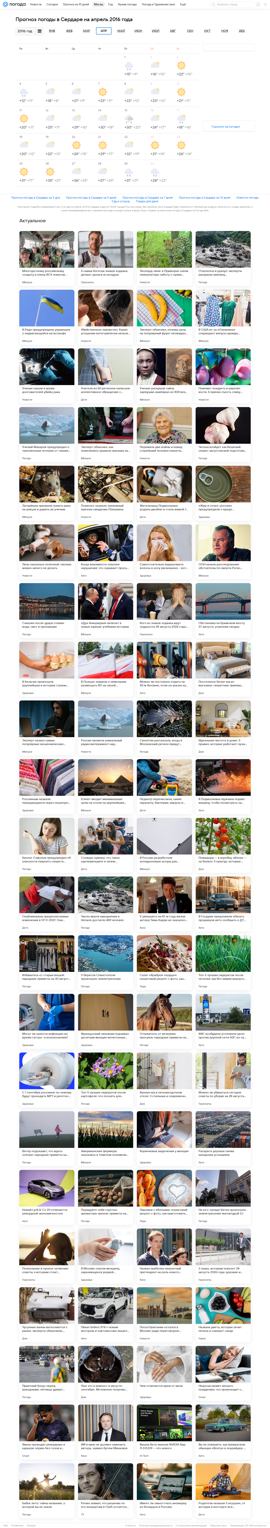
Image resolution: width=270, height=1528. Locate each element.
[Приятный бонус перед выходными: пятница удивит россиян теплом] (46, 1373)
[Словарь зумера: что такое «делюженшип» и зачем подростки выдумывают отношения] (105, 845)
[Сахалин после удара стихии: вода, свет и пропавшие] (46, 610)
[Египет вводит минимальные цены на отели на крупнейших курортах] (105, 786)
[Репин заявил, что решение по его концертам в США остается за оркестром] (105, 1490)
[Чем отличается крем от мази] (164, 1373)
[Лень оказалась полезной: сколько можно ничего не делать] (46, 551)
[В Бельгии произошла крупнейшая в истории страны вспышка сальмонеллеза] (46, 669)
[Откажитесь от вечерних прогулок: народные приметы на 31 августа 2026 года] (164, 1021)
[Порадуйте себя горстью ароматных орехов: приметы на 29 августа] (105, 1197)
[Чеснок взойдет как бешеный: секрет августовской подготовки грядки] (223, 434)
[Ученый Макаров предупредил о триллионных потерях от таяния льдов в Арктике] (46, 434)
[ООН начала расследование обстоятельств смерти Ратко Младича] (223, 551)
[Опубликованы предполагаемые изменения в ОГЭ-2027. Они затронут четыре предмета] (46, 904)
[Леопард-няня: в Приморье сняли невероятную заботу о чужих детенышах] (164, 258)
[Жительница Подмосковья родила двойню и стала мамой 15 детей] (164, 493)
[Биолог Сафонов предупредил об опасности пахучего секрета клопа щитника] (46, 845)
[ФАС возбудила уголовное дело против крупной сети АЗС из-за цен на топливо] (223, 1021)
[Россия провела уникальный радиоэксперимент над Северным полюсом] (105, 727)
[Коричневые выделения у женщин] (164, 1138)
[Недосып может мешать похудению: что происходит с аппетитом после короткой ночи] (223, 1373)
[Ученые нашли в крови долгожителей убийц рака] (46, 375)
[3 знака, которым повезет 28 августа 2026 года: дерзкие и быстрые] (223, 1256)
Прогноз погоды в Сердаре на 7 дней (148, 197)
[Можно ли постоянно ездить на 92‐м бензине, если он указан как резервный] (164, 669)
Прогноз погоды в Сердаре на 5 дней (91, 197)
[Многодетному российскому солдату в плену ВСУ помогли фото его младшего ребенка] (46, 258)
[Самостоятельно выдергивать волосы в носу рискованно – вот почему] (164, 551)
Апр (104, 31)
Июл (155, 31)
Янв (52, 31)
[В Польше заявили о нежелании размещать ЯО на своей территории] (105, 669)
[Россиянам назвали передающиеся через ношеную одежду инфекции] (46, 786)
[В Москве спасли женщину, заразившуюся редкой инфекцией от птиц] (105, 1256)
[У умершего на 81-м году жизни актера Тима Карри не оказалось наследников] (164, 904)
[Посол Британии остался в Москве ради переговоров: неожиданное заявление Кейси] (164, 1314)
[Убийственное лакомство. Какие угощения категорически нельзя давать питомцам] (105, 317)
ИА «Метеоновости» (256, 1525)
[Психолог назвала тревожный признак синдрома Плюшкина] (105, 493)
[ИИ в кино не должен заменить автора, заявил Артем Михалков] (105, 1432)
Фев (69, 31)
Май (121, 31)
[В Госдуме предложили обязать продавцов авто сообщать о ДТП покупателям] (223, 904)
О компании (17, 1525)
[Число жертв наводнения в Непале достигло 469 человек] (105, 904)
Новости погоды (248, 197)
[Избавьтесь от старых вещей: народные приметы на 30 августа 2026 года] (46, 962)
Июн (138, 31)
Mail (6, 1525)
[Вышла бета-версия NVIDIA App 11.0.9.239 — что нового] (164, 1432)
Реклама (31, 1525)
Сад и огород (120, 201)
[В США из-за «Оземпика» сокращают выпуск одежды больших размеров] (223, 317)
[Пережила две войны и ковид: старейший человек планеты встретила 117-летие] (164, 434)
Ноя (224, 31)
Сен (190, 31)
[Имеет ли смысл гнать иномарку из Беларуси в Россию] (164, 1490)
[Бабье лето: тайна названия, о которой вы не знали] (46, 1490)
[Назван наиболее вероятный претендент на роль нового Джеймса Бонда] (164, 1256)
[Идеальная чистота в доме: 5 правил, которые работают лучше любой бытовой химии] (223, 727)
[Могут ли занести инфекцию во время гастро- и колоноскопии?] (46, 1021)
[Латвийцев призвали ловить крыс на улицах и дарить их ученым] (46, 493)
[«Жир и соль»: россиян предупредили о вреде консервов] (223, 493)
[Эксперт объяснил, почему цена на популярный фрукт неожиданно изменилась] (164, 317)
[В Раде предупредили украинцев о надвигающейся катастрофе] (46, 317)
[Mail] (5, 4)
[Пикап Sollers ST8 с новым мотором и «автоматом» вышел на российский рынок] (105, 1314)
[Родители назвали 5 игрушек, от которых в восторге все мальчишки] (223, 1490)
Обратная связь (218, 1525)
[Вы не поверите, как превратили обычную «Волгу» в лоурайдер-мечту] (223, 1432)
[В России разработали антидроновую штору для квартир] (164, 845)
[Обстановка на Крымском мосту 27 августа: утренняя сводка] (223, 610)
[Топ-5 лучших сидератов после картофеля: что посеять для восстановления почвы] (105, 1080)
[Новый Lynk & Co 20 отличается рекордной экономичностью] (46, 1197)
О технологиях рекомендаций (191, 1525)
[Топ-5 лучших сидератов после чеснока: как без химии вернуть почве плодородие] (223, 962)
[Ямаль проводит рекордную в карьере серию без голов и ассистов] (46, 1432)
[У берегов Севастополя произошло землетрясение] (105, 962)
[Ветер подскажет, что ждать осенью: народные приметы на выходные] (46, 1138)
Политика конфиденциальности (155, 1525)
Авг (173, 31)
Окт (207, 31)
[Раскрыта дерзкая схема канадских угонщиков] (223, 1138)
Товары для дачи (147, 201)
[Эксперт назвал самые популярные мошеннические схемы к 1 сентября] (46, 727)
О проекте (130, 1525)
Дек (242, 31)
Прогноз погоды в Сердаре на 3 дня (35, 197)
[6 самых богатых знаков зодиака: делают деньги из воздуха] (105, 258)
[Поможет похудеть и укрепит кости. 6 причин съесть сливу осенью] (223, 375)
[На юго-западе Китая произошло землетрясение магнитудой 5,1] (223, 1197)
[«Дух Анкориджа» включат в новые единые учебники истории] (105, 610)
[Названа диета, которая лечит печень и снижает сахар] (223, 1314)
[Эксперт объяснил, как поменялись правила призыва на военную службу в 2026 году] (105, 434)
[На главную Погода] (17, 4)
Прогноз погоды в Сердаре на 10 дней (204, 197)
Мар (86, 31)
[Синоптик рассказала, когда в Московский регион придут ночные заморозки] (164, 727)
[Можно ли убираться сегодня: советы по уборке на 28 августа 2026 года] (223, 1080)
